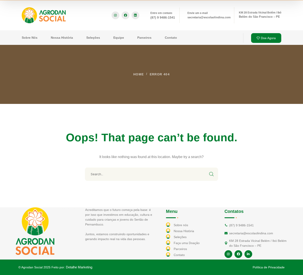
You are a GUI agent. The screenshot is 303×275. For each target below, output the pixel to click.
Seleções (180, 237)
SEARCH (211, 174)
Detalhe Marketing (79, 267)
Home (138, 74)
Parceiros (180, 249)
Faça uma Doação (187, 243)
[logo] (44, 15)
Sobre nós (181, 225)
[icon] (115, 15)
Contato (179, 255)
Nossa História (184, 231)
